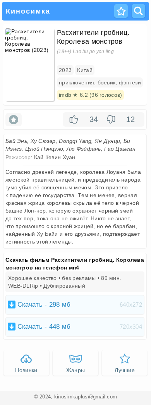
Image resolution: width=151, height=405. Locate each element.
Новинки (26, 370)
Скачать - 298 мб (79, 304)
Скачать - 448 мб (79, 326)
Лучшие (125, 370)
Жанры (75, 370)
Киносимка (28, 11)
